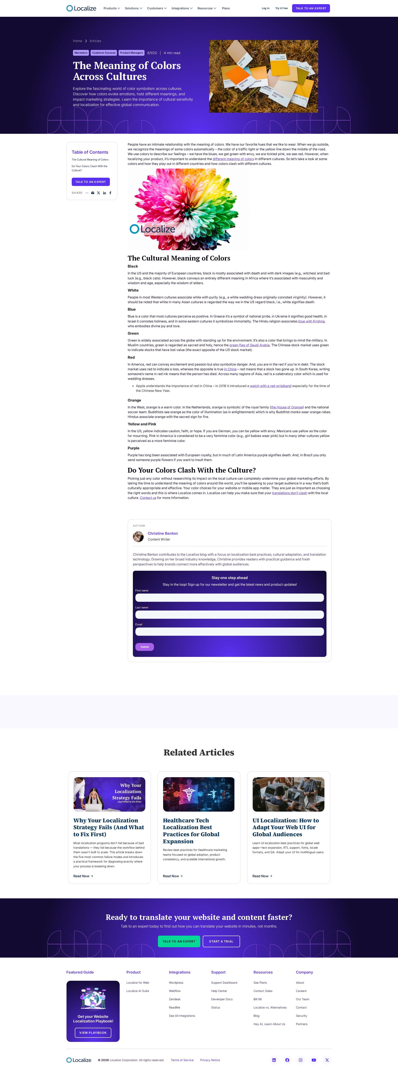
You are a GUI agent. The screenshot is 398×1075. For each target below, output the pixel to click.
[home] (81, 8)
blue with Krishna (311, 321)
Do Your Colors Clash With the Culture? (89, 168)
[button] (112, 8)
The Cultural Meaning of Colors (90, 159)
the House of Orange (287, 407)
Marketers (81, 52)
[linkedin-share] (104, 192)
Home (77, 41)
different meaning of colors (233, 159)
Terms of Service (182, 1060)
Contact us (148, 498)
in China (230, 369)
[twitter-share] (98, 192)
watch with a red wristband (270, 386)
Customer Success (103, 52)
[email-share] (92, 192)
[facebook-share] (110, 192)
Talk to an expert (311, 8)
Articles (95, 41)
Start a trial (221, 941)
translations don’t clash (289, 493)
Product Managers (131, 52)
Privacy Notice (210, 1060)
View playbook (93, 1032)
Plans (226, 8)
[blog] (109, 794)
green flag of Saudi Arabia (249, 345)
